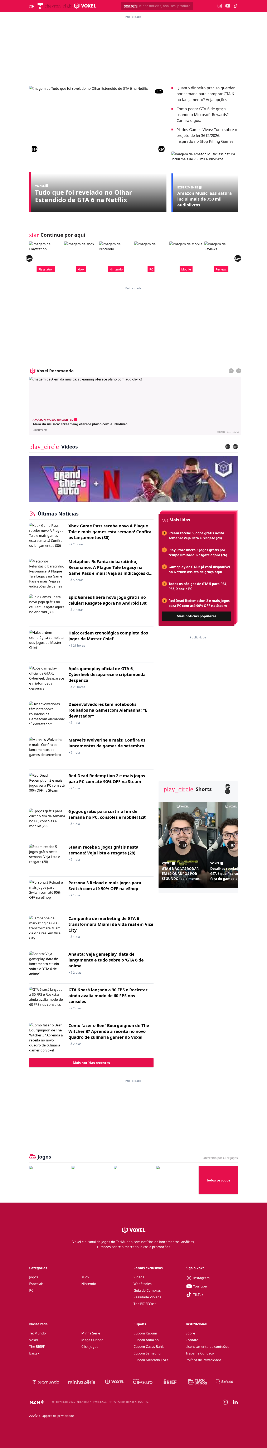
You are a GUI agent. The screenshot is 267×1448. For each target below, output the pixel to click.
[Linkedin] (235, 1402)
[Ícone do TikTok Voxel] (236, 6)
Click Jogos (89, 1346)
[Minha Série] (81, 1382)
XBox (85, 1277)
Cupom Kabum (145, 1333)
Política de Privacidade (203, 1360)
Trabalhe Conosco (200, 1353)
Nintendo (88, 1283)
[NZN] (37, 1402)
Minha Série (90, 1333)
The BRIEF (37, 1346)
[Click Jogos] (197, 1382)
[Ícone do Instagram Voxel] (220, 6)
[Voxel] (114, 1382)
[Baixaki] (224, 1382)
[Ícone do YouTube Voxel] (227, 6)
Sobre (190, 1333)
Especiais (36, 1283)
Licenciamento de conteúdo (207, 1346)
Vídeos (139, 1277)
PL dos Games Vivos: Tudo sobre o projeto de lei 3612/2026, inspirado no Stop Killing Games (206, 135)
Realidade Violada (147, 1297)
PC (31, 1290)
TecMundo (37, 1333)
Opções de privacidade (51, 1416)
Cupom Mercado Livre (151, 1360)
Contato (192, 1340)
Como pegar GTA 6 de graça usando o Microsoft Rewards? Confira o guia (202, 114)
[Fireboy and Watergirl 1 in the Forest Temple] (48, 1180)
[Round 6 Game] (175, 1180)
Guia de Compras (147, 1290)
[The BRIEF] (170, 1382)
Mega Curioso (92, 1340)
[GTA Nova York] (133, 1180)
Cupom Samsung (147, 1353)
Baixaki (34, 1353)
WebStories (143, 1283)
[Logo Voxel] (85, 6)
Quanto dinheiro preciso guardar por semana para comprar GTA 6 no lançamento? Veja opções (205, 93)
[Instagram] (225, 1402)
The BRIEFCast (145, 1303)
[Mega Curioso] (142, 1382)
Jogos (33, 1277)
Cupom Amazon (146, 1340)
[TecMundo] (40, 6)
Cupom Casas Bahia (149, 1346)
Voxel (33, 1340)
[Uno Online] (91, 1180)
